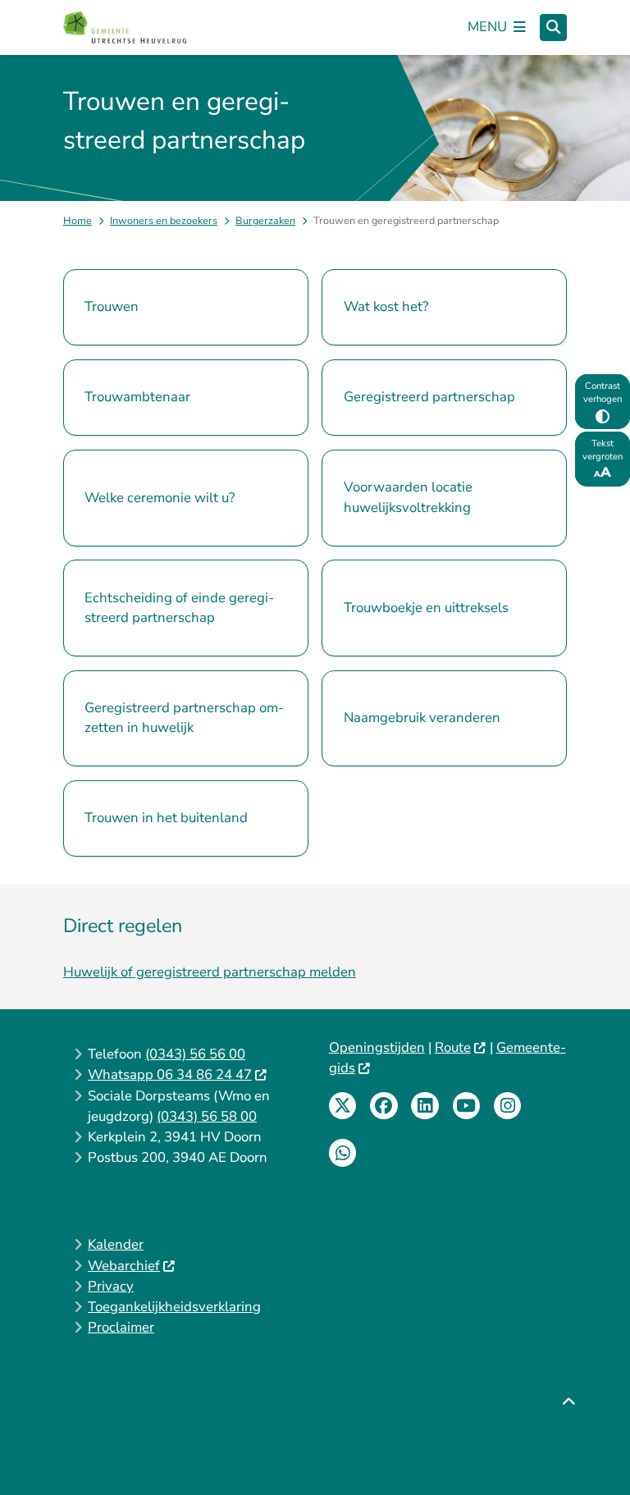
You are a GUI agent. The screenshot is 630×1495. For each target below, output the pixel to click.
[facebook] (384, 1106)
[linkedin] (425, 1106)
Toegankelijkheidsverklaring (174, 1306)
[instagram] (508, 1106)
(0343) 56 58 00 (207, 1116)
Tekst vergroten (602, 450)
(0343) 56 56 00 (195, 1054)
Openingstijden (377, 1047)
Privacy (111, 1286)
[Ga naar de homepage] (124, 27)
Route (453, 1047)
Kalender (116, 1244)
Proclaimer (121, 1327)
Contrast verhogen (602, 392)
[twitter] (343, 1106)
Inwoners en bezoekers (163, 220)
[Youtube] (467, 1106)
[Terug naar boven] (568, 1443)
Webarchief (124, 1265)
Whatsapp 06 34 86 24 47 (170, 1074)
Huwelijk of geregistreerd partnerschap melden (209, 971)
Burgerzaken (265, 220)
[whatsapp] (343, 1153)
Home (77, 220)
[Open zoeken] (554, 28)
